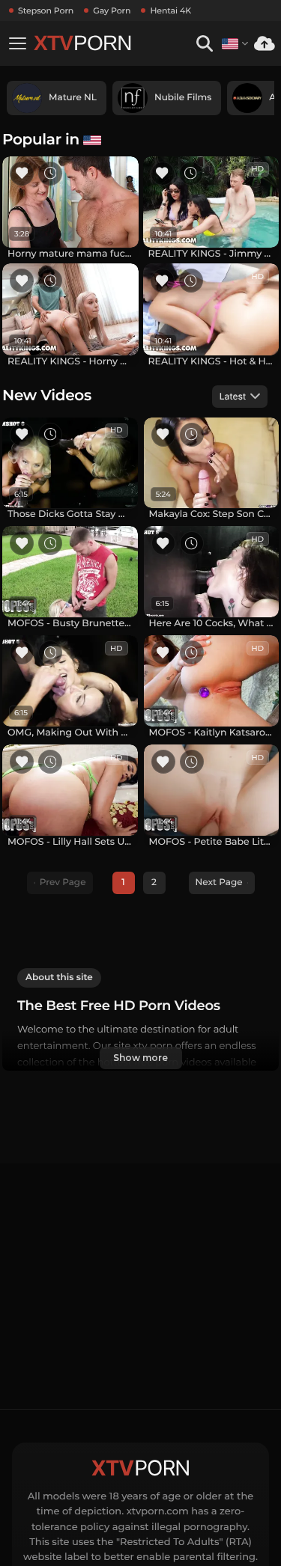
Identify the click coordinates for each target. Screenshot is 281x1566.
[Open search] (204, 44)
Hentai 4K (170, 10)
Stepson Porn (45, 10)
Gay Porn (111, 10)
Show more (140, 1057)
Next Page (219, 882)
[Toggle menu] (17, 43)
